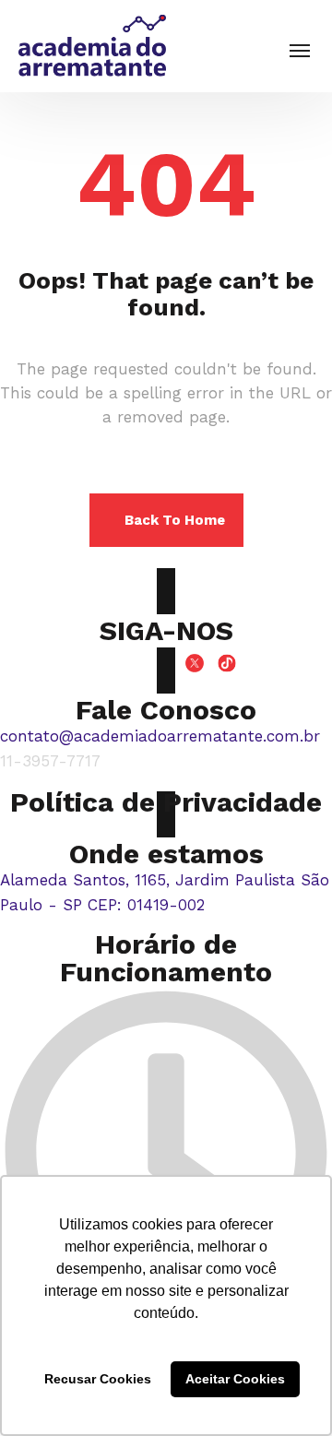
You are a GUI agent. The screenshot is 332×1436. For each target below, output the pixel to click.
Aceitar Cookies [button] (235, 1378)
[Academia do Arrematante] (92, 46)
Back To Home (175, 520)
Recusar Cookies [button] (97, 1378)
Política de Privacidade (166, 802)
